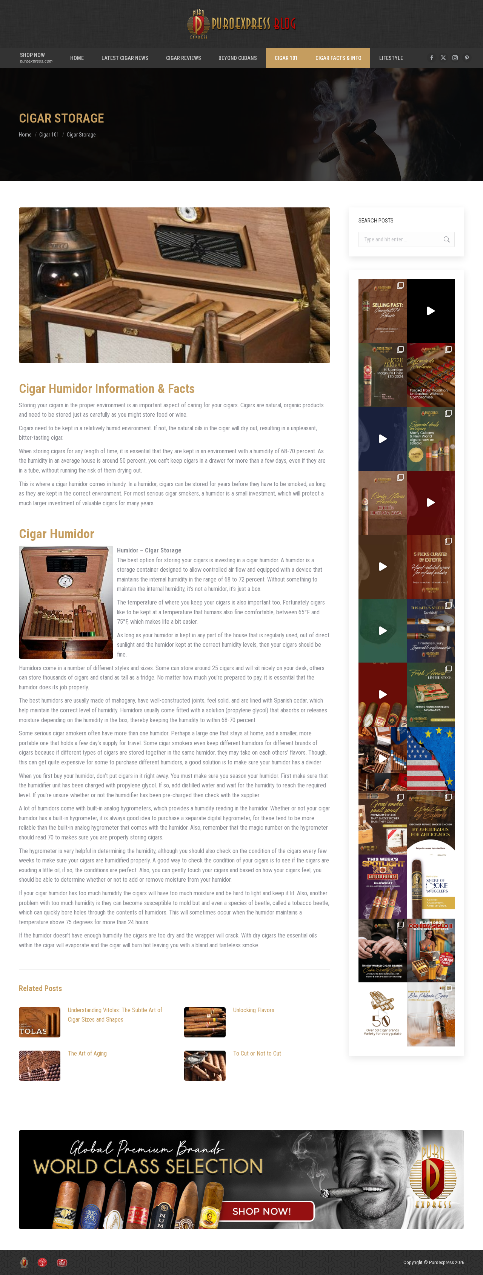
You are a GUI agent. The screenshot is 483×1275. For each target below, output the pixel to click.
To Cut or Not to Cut (257, 1053)
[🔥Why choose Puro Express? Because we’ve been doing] (382, 1014)
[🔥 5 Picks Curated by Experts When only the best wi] (431, 823)
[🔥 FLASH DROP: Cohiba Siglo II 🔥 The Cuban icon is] (431, 951)
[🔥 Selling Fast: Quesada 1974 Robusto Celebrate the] (382, 311)
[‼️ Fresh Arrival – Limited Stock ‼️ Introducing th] (431, 695)
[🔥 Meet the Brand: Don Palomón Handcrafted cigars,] (431, 1014)
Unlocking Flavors (253, 1010)
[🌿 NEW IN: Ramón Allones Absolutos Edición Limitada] (382, 503)
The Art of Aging (87, 1053)
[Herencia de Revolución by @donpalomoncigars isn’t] (431, 375)
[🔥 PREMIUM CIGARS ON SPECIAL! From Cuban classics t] (431, 439)
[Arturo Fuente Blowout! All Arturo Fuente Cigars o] (382, 887)
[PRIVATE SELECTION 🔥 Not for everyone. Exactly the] (382, 695)
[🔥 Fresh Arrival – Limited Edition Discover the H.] (382, 375)
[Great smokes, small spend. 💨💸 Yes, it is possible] (382, 823)
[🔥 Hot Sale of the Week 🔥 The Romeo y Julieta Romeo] (431, 503)
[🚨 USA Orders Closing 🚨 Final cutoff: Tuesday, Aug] (431, 759)
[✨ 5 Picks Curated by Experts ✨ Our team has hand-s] (431, 567)
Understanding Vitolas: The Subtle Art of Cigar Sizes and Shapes (115, 1014)
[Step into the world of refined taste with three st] (431, 631)
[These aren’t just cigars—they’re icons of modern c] (431, 887)
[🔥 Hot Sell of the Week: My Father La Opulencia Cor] (382, 439)
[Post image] (39, 1022)
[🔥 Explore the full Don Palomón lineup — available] (382, 759)
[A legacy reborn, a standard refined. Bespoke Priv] (431, 311)
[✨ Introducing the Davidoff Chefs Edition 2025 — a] (382, 567)
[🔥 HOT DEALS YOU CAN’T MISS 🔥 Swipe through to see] (382, 631)
